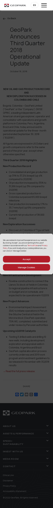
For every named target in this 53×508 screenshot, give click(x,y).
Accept (26, 259)
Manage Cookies (26, 267)
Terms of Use (33, 245)
